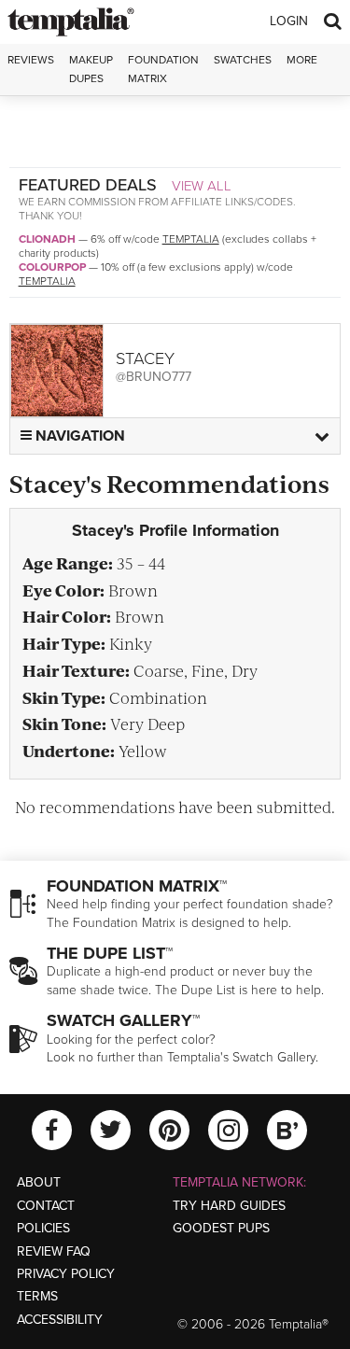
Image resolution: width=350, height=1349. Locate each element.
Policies (43, 1228)
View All (201, 185)
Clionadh (47, 239)
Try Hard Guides (229, 1206)
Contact (46, 1206)
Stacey (145, 358)
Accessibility (60, 1320)
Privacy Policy (66, 1274)
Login (289, 21)
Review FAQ (54, 1251)
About (39, 1182)
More (302, 59)
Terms (37, 1296)
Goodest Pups (221, 1228)
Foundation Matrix (163, 68)
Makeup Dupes (91, 68)
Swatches (243, 59)
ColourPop (52, 267)
